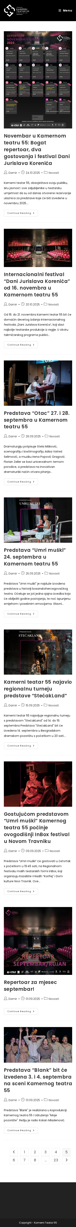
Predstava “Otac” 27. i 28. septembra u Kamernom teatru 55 (37, 420)
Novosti (54, 173)
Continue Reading (22, 213)
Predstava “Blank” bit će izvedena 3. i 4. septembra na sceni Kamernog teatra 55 (38, 1080)
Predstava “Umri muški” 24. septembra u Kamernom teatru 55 (35, 557)
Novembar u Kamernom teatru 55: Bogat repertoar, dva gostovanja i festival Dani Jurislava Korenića (37, 149)
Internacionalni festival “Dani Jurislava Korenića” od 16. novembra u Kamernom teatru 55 (37, 284)
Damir (13, 173)
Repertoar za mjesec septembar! (30, 985)
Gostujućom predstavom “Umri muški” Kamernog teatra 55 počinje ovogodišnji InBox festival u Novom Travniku (37, 828)
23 (56, 1160)
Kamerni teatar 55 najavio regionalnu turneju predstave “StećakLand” (38, 689)
